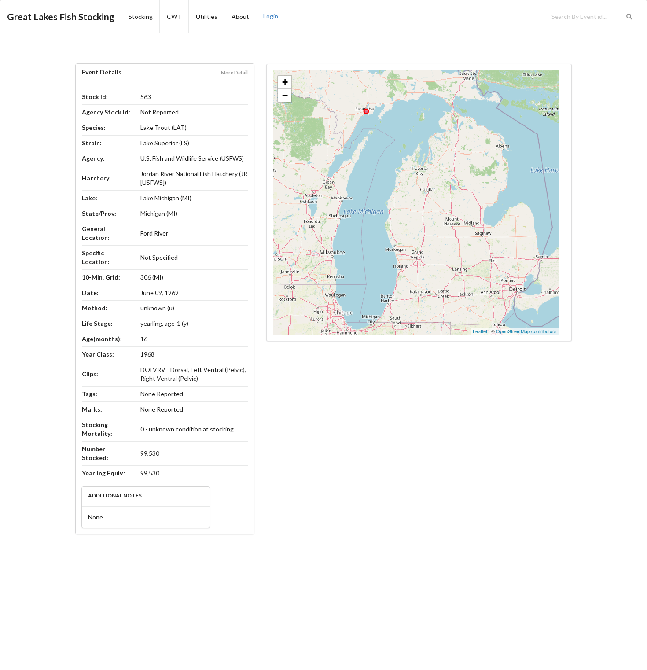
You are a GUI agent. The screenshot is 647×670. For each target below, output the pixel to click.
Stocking (141, 16)
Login (270, 16)
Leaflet (480, 331)
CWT (174, 16)
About (240, 16)
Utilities (206, 16)
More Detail (234, 72)
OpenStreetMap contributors (526, 331)
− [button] (285, 95)
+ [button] (285, 82)
